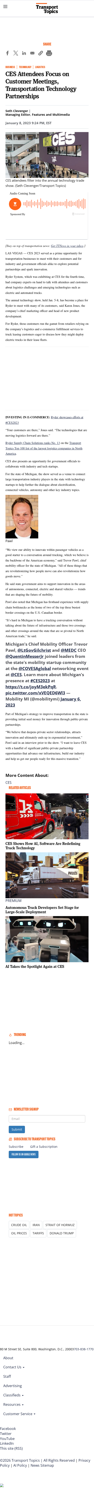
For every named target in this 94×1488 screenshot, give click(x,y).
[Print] (49, 54)
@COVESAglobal (35, 668)
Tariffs (38, 1233)
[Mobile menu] (5, 6)
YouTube (7, 1438)
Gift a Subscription (43, 1146)
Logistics (40, 67)
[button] (40, 54)
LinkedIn (7, 1443)
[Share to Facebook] (7, 54)
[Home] (47, 8)
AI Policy (20, 1465)
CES (8, 782)
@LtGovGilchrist (34, 650)
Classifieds (12, 1395)
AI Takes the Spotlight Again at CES (34, 966)
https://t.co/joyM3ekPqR (30, 687)
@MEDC (69, 650)
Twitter (6, 1433)
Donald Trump (62, 1233)
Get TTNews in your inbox (67, 246)
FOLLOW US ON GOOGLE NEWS (24, 1154)
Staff (7, 1376)
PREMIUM (13, 900)
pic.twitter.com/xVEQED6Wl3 (35, 693)
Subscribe (16, 1146)
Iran (36, 1225)
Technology (25, 67)
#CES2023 (40, 681)
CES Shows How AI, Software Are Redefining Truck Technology (42, 846)
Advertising (12, 1385)
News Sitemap (42, 1465)
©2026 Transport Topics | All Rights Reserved (37, 1460)
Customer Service (18, 1413)
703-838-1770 (84, 1349)
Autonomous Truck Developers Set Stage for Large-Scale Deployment (42, 910)
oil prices (19, 1233)
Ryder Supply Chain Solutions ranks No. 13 (32, 443)
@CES (16, 675)
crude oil (19, 1225)
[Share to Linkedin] (24, 54)
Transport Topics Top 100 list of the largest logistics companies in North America (43, 448)
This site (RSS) (11, 1448)
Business (10, 67)
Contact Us (12, 1367)
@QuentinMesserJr (24, 656)
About (8, 1358)
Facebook (8, 1428)
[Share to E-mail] (32, 54)
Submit (17, 1129)
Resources (12, 1404)
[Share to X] (15, 54)
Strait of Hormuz (60, 1225)
